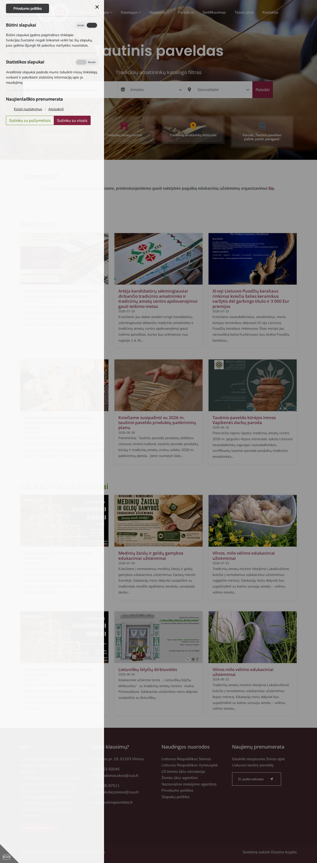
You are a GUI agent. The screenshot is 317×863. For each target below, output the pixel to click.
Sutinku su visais (72, 120)
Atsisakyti (56, 109)
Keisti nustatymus (28, 109)
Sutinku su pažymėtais (30, 120)
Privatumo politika (27, 8)
